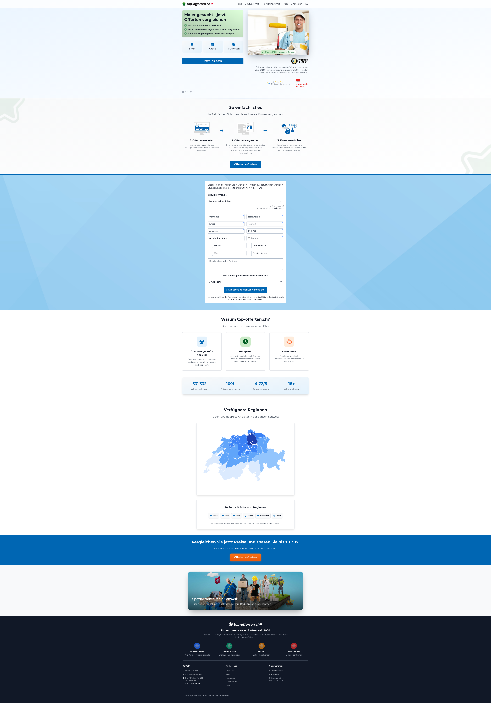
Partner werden (276, 670)
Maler (189, 92)
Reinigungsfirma (271, 4)
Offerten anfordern (245, 164)
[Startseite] (183, 92)
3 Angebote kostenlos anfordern (245, 290)
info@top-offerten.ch (194, 674)
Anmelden (296, 4)
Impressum (231, 678)
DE (306, 4)
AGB (228, 685)
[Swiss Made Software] (302, 82)
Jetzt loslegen (213, 61)
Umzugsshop (275, 674)
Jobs (286, 4)
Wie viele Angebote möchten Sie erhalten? (245, 275)
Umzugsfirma (252, 4)
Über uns (230, 670)
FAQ (228, 674)
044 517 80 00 (191, 670)
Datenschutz (231, 682)
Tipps (239, 4)
